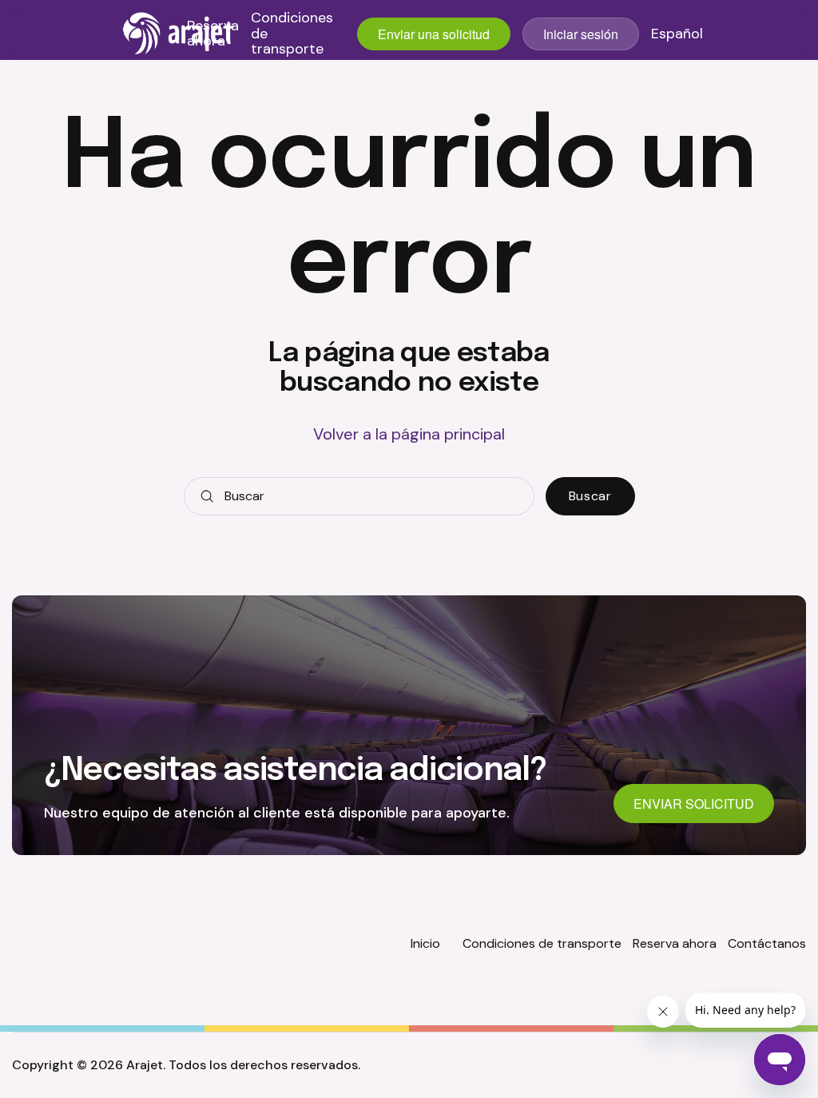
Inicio (425, 943)
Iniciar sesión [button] (580, 34)
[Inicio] (179, 33)
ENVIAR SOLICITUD (693, 803)
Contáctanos (767, 943)
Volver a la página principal (409, 434)
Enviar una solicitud (434, 34)
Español (677, 34)
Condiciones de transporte (292, 34)
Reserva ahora (213, 34)
